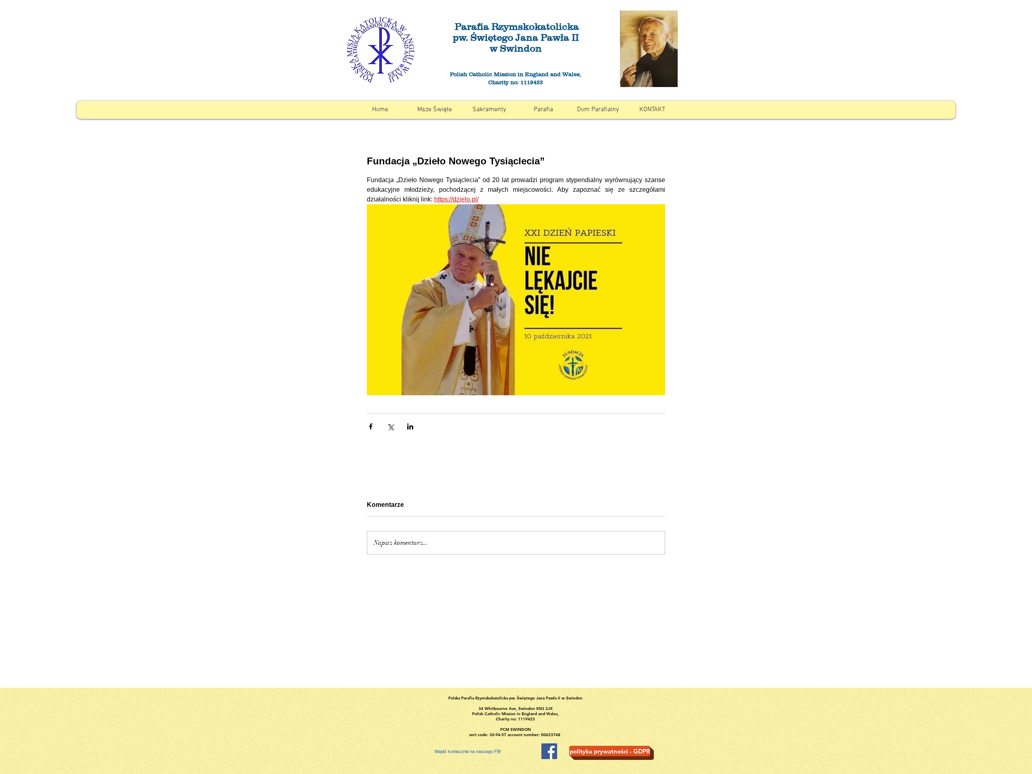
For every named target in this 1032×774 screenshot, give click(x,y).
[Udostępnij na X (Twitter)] (390, 426)
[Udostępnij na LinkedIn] (410, 426)
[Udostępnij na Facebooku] (371, 426)
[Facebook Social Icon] (549, 751)
